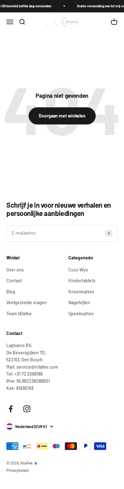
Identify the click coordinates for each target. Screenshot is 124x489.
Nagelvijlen (79, 302)
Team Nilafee (19, 313)
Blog (10, 291)
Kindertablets (81, 280)
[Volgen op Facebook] (10, 409)
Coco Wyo (78, 269)
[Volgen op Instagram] (27, 409)
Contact (14, 280)
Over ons (15, 269)
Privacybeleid (17, 470)
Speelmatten (81, 313)
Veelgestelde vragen (26, 302)
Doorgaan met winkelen (62, 115)
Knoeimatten (81, 291)
